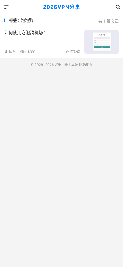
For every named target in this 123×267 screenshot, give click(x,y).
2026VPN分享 (61, 7)
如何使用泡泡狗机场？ (25, 32)
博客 (10, 52)
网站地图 (86, 64)
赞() (73, 52)
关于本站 (71, 64)
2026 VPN (53, 64)
